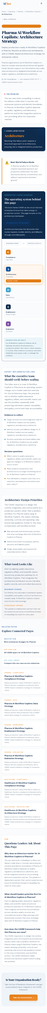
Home (4, 12)
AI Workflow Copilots (32, 12)
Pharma (20, 12)
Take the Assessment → (23, 997)
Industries (11, 12)
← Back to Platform (9, 19)
